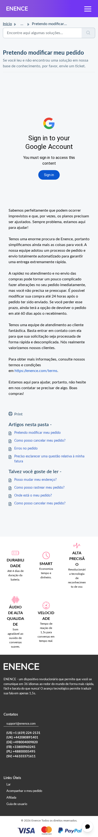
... (21, 24)
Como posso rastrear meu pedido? (39, 487)
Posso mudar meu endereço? (35, 479)
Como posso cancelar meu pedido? (39, 440)
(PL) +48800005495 (20, 751)
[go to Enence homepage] (17, 8)
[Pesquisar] (88, 33)
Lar (8, 784)
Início (7, 24)
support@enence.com (21, 723)
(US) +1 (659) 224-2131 (23, 733)
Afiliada (11, 797)
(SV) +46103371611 (21, 756)
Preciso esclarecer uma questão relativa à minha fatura (49, 459)
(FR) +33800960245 (20, 747)
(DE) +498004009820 (22, 742)
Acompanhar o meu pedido (24, 791)
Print (18, 414)
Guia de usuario (16, 804)
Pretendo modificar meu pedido (37, 432)
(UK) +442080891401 (22, 737)
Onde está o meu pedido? (33, 495)
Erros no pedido (26, 448)
